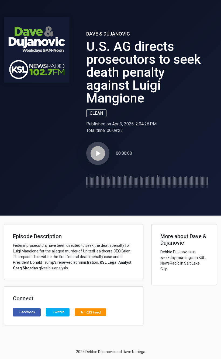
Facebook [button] (27, 312)
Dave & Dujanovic (108, 34)
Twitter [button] (58, 312)
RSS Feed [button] (90, 312)
